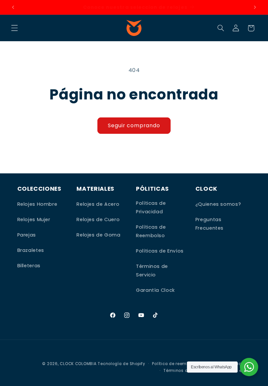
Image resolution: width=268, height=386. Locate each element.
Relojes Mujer (33, 219)
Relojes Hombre (37, 204)
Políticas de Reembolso (151, 231)
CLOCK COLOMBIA (78, 363)
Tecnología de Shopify (121, 363)
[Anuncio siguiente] (255, 7)
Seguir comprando (134, 125)
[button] (14, 28)
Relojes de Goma (98, 235)
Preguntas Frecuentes (209, 223)
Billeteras (29, 265)
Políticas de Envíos (160, 251)
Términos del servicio (186, 370)
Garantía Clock (155, 290)
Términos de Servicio (152, 270)
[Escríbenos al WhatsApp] (249, 367)
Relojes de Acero (97, 204)
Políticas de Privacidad (151, 207)
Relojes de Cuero (98, 219)
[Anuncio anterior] (13, 7)
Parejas (26, 235)
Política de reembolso (175, 363)
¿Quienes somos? (218, 204)
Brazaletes (30, 250)
